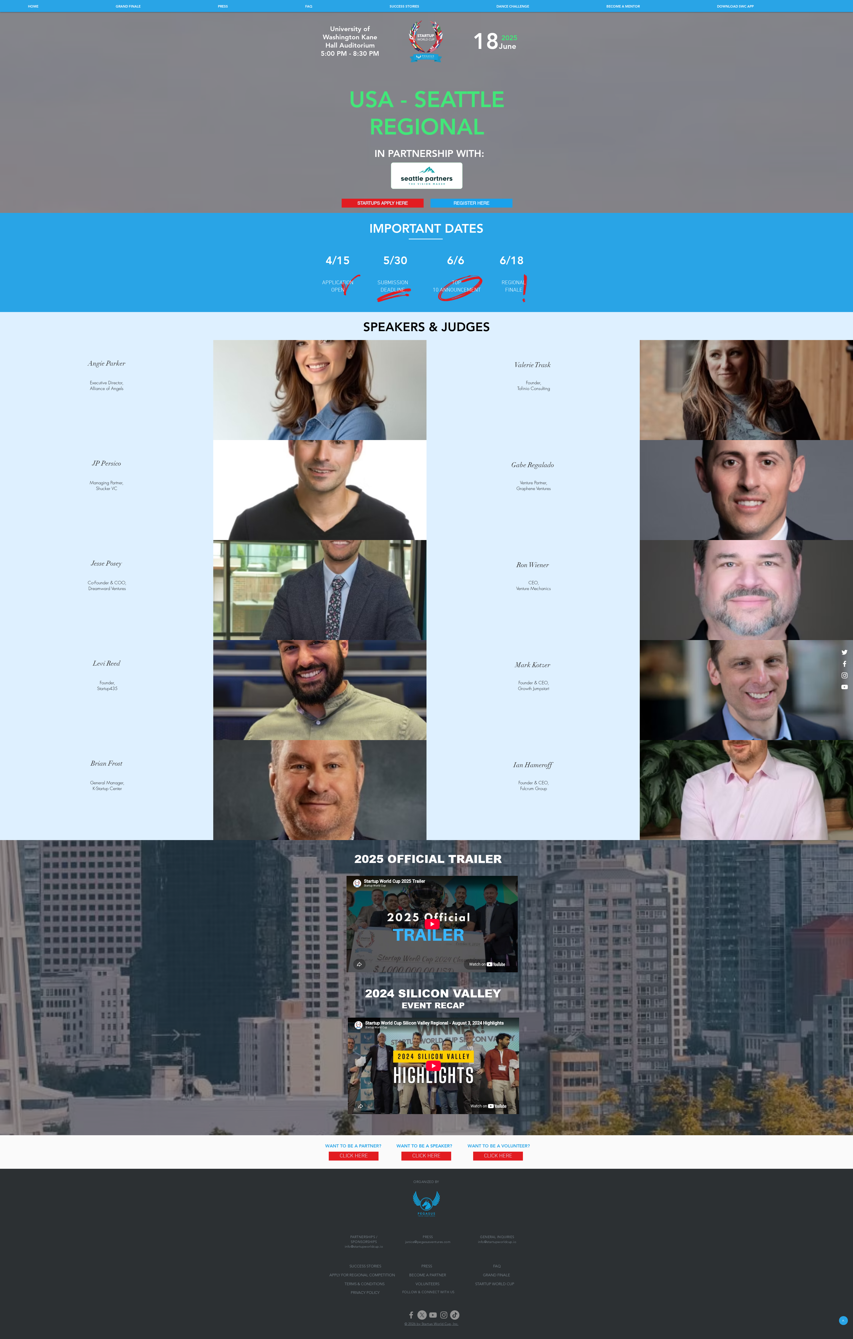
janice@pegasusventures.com (428, 1242)
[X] (422, 1315)
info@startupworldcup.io (364, 1246)
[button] (771, 6)
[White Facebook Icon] (845, 664)
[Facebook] (411, 1315)
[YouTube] (433, 1315)
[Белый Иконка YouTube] (845, 687)
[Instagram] (443, 1315)
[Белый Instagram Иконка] (845, 675)
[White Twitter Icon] (845, 652)
